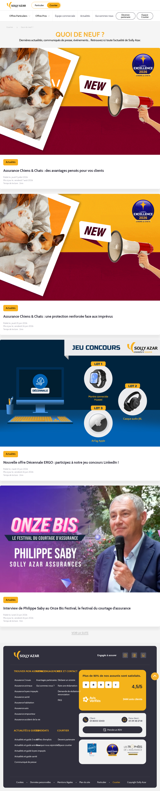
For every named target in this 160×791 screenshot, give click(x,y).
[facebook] (134, 655)
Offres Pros (41, 16)
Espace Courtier (145, 15)
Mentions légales (65, 782)
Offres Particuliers (18, 16)
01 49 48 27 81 (135, 721)
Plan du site (84, 782)
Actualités (85, 16)
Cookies (20, 782)
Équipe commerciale (65, 16)
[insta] (125, 655)
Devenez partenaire (125, 15)
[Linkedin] (143, 655)
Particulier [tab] (39, 5)
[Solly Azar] (16, 5)
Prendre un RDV (114, 729)
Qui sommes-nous (104, 16)
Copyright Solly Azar (136, 782)
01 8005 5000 (97, 721)
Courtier (116, 782)
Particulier (101, 782)
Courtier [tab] (54, 5)
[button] (80, 118)
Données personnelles (40, 782)
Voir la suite (80, 633)
